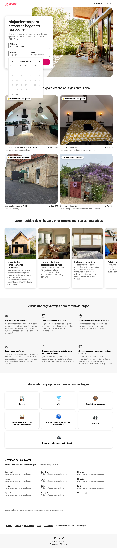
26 (26, 90)
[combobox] (29, 46)
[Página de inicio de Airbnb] (11, 3)
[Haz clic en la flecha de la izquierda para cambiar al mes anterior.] (12, 61)
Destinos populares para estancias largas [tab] (20, 465)
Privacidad (54, 544)
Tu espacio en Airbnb (102, 3)
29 (39, 90)
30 (12, 94)
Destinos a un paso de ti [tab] (49, 465)
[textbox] (18, 54)
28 (35, 90)
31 (17, 94)
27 (30, 90)
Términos (63, 544)
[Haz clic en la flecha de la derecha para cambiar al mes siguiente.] (39, 61)
